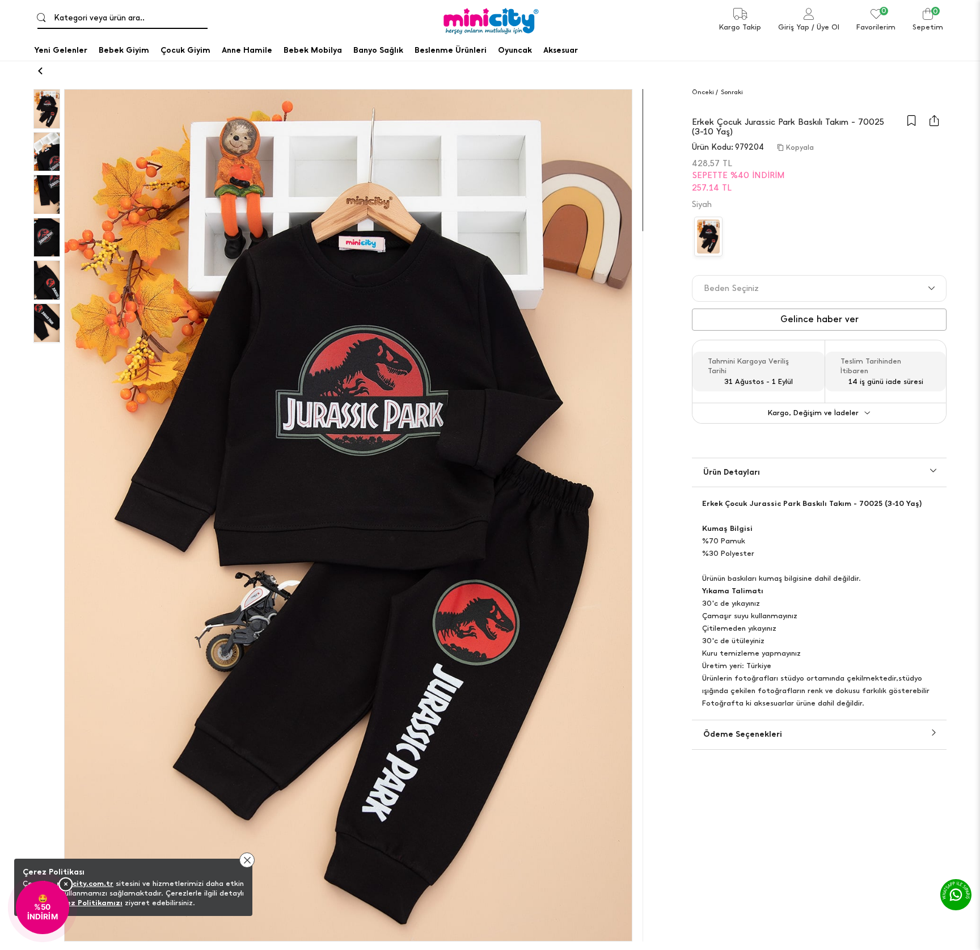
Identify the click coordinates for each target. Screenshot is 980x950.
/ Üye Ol (825, 27)
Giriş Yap (793, 27)
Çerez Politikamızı (87, 902)
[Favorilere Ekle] (911, 125)
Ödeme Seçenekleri (742, 734)
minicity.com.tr (85, 883)
